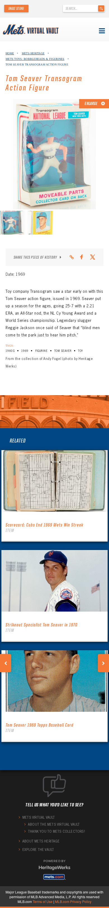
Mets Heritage (33, 53)
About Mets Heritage (41, 841)
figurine (41, 351)
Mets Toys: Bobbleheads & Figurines (35, 58)
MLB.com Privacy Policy (73, 901)
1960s (10, 351)
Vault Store (16, 8)
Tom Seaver (63, 351)
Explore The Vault (38, 850)
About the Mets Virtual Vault (54, 824)
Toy (80, 351)
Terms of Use (43, 901)
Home (10, 53)
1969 (25, 351)
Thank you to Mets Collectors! (56, 831)
